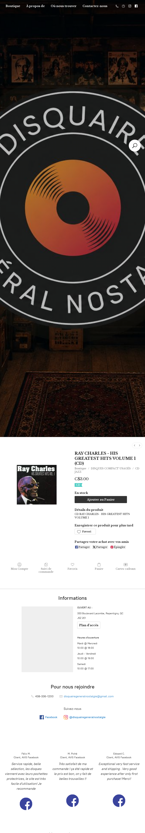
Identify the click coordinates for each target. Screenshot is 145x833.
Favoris (72, 568)
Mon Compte (19, 568)
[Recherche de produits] (135, 145)
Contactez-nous (95, 6)
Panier (99, 568)
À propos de (35, 6)
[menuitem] (134, 445)
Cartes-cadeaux (126, 568)
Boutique (13, 6)
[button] (85, 531)
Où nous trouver (64, 6)
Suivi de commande (46, 570)
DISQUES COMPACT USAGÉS (111, 468)
